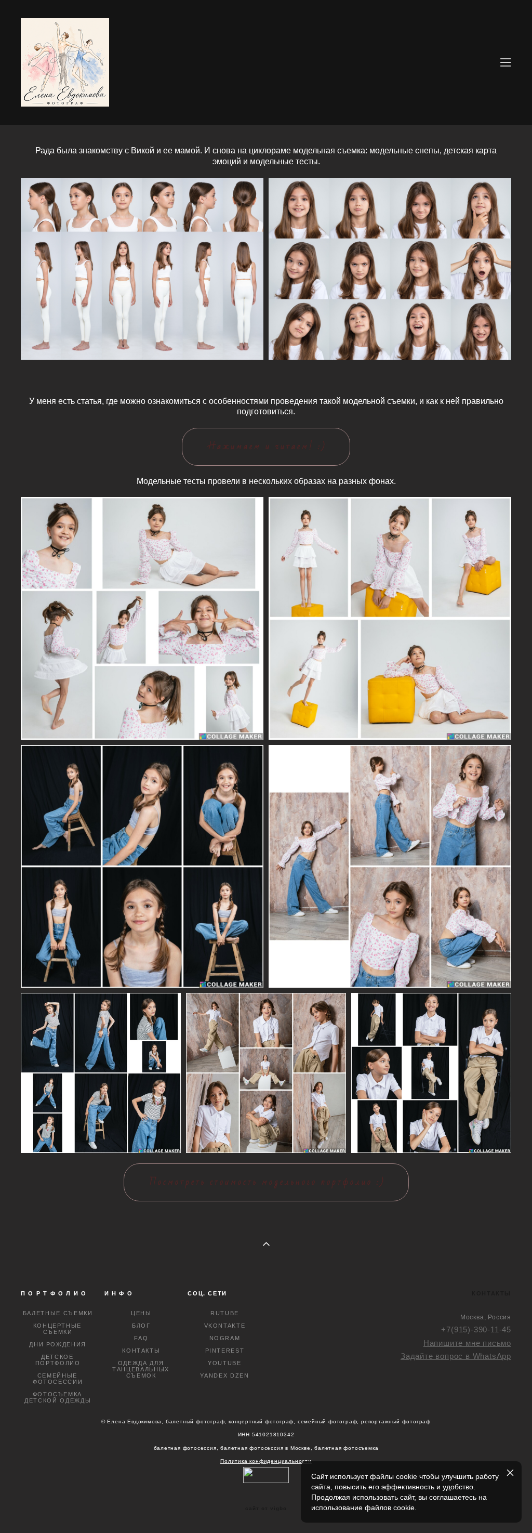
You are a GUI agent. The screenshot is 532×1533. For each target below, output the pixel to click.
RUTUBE (224, 1313)
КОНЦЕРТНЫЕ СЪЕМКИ (57, 1328)
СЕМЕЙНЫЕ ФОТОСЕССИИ (58, 1378)
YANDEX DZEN (224, 1375)
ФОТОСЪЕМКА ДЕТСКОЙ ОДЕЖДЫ (57, 1397)
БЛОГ (141, 1325)
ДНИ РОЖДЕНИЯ (57, 1344)
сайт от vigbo (266, 1508)
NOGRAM (225, 1338)
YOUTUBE (225, 1363)
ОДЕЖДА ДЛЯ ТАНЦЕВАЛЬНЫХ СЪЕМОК (140, 1369)
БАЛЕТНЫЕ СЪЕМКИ (58, 1313)
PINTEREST (225, 1350)
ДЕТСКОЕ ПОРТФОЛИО (58, 1360)
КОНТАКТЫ (141, 1350)
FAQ (141, 1338)
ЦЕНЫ (141, 1313)
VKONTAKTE (225, 1325)
